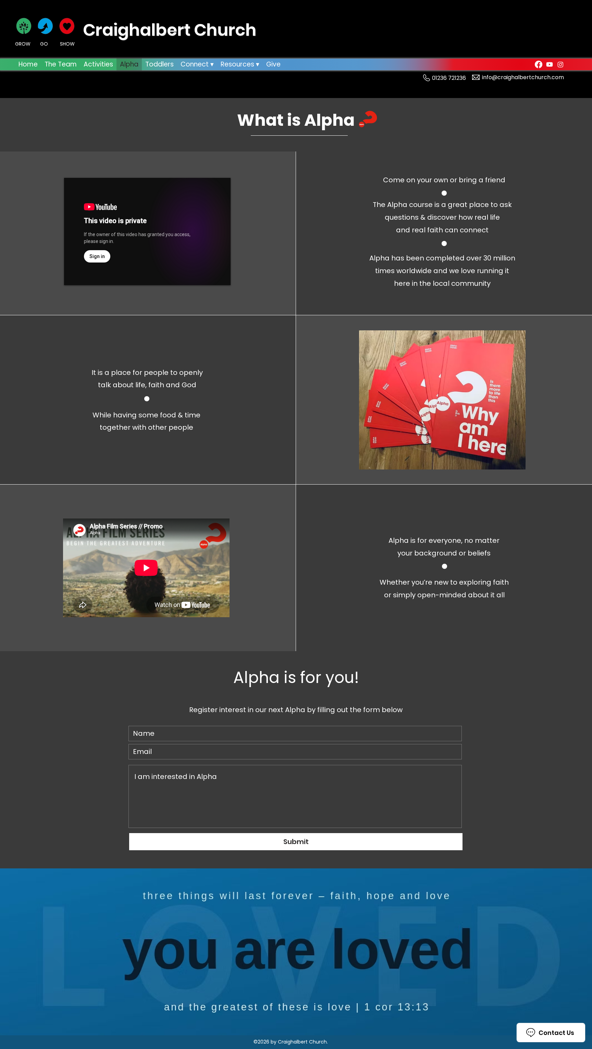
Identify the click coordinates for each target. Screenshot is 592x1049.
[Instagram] (560, 64)
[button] (197, 64)
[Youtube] (549, 64)
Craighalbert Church (169, 30)
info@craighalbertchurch (516, 77)
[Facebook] (538, 64)
